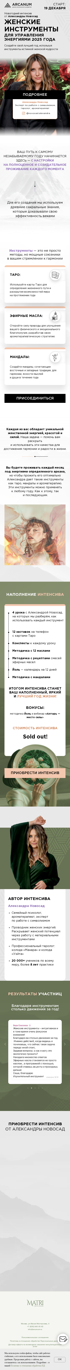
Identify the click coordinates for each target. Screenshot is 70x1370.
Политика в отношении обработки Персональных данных (35, 1341)
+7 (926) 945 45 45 (35, 1326)
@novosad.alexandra (38, 113)
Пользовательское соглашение (35, 1337)
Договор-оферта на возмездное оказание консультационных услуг (35, 1345)
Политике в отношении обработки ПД (28, 1365)
